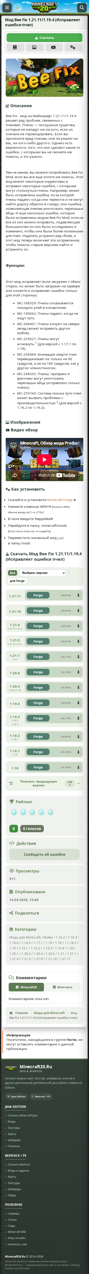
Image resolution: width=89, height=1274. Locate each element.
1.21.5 (26, 959)
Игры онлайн (17, 1238)
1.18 (49, 943)
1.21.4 (13, 959)
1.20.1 (13, 953)
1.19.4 (59, 948)
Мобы (48, 937)
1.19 (12, 948)
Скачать (46, 37)
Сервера (13, 1213)
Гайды (12, 1195)
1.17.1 (38, 943)
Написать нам (17, 1244)
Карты (12, 1134)
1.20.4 (38, 953)
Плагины (14, 1146)
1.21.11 (65, 959)
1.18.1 (59, 943)
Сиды (11, 1226)
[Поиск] (82, 7)
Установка (73, 47)
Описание (15, 47)
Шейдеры (14, 1140)
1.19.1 (23, 948)
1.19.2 (35, 948)
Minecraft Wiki (17, 1232)
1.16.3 (72, 937)
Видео (54, 47)
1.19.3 (47, 948)
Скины (12, 1220)
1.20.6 (50, 953)
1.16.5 (26, 943)
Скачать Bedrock (19, 1164)
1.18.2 (71, 943)
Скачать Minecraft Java (23, 1115)
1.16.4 (13, 943)
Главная (21, 1013)
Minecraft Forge (59, 499)
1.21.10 (51, 959)
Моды (12, 1121)
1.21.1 (71, 953)
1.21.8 (38, 959)
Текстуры (14, 1128)
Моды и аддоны (18, 1170)
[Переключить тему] (17, 7)
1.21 (61, 953)
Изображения (35, 47)
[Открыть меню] (7, 7)
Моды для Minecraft (25, 937)
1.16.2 (61, 937)
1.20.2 (26, 953)
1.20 (70, 948)
